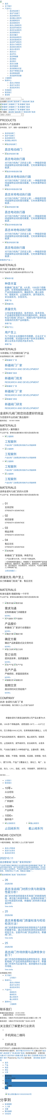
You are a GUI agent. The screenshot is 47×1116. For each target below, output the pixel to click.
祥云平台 (20, 1058)
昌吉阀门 (10, 101)
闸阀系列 (13, 992)
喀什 (5, 1058)
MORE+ (8, 616)
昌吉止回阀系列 (15, 25)
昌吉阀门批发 (29, 101)
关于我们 (8, 6)
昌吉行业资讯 (15, 85)
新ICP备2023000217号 (25, 1050)
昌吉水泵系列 (15, 49)
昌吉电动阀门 (15, 11)
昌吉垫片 (13, 61)
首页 (6, 3)
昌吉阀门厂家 (19, 101)
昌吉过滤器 (14, 63)
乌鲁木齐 (3, 1055)
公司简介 (8, 780)
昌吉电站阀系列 (15, 37)
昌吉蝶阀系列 (15, 20)
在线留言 (8, 90)
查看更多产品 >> (6, 260)
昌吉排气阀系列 (15, 42)
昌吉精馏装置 (15, 73)
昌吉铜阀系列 (15, 32)
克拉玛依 (10, 1055)
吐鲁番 (17, 1055)
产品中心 (8, 8)
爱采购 (7, 94)
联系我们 (8, 92)
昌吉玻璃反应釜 (15, 68)
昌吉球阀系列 (15, 23)
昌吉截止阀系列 (15, 18)
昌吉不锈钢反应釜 (16, 71)
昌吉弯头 (13, 54)
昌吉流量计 (14, 35)
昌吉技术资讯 (15, 87)
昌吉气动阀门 (15, 13)
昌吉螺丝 (13, 59)
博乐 (29, 1055)
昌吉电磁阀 (14, 66)
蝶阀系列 (13, 994)
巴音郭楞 (35, 1055)
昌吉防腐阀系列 (15, 39)
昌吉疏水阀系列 (15, 47)
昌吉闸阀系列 (15, 15)
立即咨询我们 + (10, 570)
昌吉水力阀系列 (15, 44)
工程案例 (8, 78)
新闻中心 (8, 80)
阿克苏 (41, 1055)
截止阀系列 (14, 997)
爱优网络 (36, 1058)
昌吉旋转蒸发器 (15, 75)
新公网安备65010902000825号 (20, 1094)
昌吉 (25, 1055)
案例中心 (8, 1001)
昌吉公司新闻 (15, 82)
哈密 (21, 1055)
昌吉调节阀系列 (15, 27)
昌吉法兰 (13, 51)
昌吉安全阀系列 (15, 30)
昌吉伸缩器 (14, 56)
